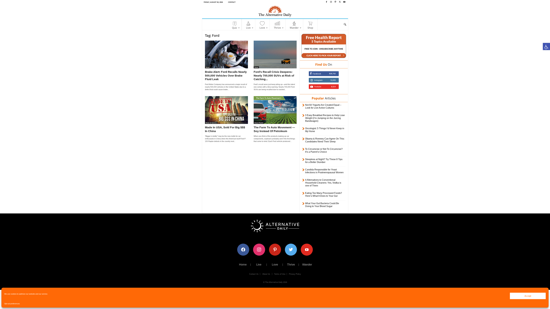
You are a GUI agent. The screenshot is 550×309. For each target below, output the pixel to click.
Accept (528, 296)
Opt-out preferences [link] (12, 304)
